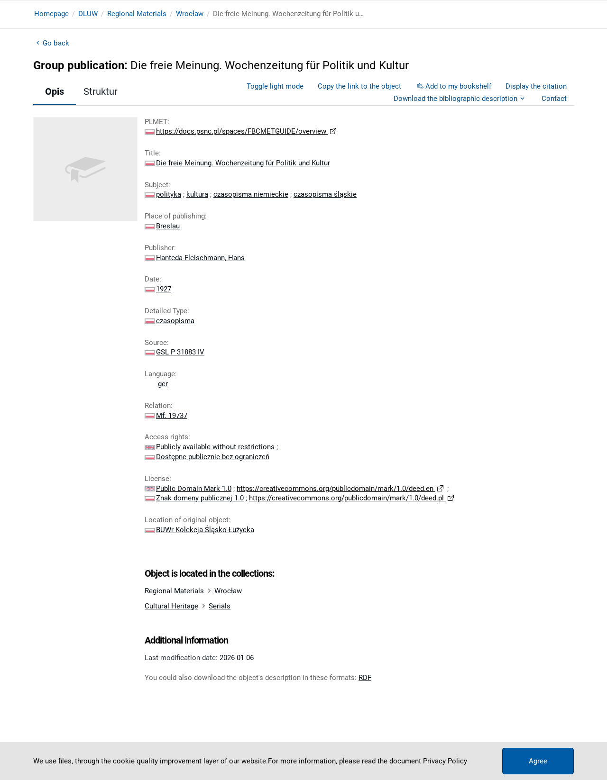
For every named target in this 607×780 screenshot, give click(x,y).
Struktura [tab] (103, 91)
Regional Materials (136, 13)
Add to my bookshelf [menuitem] (458, 86)
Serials (219, 606)
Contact (554, 98)
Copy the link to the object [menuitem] (359, 86)
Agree (538, 761)
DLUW (88, 13)
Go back (56, 43)
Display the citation (536, 86)
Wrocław (189, 13)
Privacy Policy (445, 761)
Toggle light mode (275, 86)
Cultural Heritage (171, 606)
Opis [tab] (54, 91)
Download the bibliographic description (455, 98)
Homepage (51, 13)
